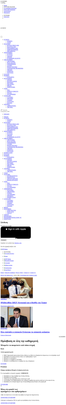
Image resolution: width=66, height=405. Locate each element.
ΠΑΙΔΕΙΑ (9, 41)
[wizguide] (7, 263)
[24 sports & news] (9, 253)
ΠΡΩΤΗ (6, 117)
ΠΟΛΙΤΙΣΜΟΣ (8, 78)
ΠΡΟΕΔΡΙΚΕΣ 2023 (12, 48)
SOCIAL (9, 93)
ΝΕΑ (8, 90)
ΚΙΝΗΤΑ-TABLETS (12, 91)
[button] (16, 229)
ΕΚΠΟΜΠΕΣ (7, 209)
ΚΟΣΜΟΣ (6, 75)
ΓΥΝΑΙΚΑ (10, 97)
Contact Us (33, 272)
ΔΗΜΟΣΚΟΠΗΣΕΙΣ (12, 49)
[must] (6, 256)
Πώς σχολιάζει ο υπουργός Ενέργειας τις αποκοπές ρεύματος (25, 332)
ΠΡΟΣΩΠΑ (10, 196)
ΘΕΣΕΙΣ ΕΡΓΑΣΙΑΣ (12, 180)
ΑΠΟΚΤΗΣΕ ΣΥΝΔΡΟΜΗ (8, 397)
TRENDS (9, 70)
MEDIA (6, 207)
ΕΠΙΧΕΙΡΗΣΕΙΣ (11, 64)
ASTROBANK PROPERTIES (15, 68)
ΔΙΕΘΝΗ (9, 57)
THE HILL (10, 107)
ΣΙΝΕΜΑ (9, 80)
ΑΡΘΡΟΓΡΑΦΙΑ (11, 105)
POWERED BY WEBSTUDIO (28, 275)
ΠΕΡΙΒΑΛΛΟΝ (8, 152)
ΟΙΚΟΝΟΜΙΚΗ (8, 59)
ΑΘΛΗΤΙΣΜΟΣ (8, 52)
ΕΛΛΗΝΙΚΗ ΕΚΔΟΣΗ (10, 8)
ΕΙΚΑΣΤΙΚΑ (10, 84)
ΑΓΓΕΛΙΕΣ (7, 174)
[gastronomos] (8, 268)
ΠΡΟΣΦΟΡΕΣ (7, 216)
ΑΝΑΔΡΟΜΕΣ (11, 194)
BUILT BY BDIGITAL (7, 275)
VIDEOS (6, 214)
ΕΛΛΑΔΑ (10, 55)
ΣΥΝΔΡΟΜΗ (4, 384)
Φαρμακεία (7, 12)
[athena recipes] (8, 265)
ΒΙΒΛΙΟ (9, 85)
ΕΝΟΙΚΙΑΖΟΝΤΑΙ (12, 176)
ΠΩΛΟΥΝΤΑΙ (11, 177)
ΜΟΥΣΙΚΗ (10, 82)
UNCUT (9, 213)
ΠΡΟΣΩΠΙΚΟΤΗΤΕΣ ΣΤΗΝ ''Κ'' (13, 217)
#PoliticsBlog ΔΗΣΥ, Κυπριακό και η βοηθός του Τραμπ (24, 303)
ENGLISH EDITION (9, 9)
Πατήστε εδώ (18, 243)
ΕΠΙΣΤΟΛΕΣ (7, 219)
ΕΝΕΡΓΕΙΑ (10, 71)
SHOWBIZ (10, 98)
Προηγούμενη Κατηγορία (7, 306)
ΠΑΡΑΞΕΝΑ (10, 77)
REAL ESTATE (11, 62)
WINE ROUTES (11, 210)
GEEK (5, 88)
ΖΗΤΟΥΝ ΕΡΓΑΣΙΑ (12, 178)
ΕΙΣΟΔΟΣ (6, 17)
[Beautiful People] (9, 260)
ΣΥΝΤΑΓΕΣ (10, 101)
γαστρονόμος (7, 11)
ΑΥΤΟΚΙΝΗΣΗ (11, 94)
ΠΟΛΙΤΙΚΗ (7, 44)
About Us (26, 272)
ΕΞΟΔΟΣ (9, 103)
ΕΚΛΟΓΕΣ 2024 (11, 46)
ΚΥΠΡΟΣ (6, 39)
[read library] (7, 270)
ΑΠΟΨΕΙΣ (7, 104)
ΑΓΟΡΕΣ (9, 65)
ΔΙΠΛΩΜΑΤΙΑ (11, 51)
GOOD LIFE (7, 95)
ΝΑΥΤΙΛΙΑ (10, 72)
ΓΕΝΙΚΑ (9, 193)
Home (5, 5)
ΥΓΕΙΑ (9, 42)
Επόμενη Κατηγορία (6, 335)
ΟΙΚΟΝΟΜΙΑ (11, 61)
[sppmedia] (4, 249)
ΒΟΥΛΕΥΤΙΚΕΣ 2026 (13, 45)
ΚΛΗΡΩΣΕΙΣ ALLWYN (13, 58)
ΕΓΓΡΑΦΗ (3, 363)
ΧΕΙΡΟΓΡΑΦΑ (11, 87)
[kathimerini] (7, 259)
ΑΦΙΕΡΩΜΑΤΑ (8, 188)
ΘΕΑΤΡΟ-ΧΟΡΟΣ (12, 81)
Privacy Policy (19, 272)
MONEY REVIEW (12, 67)
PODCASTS (10, 211)
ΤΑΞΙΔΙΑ (9, 100)
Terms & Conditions (10, 272)
